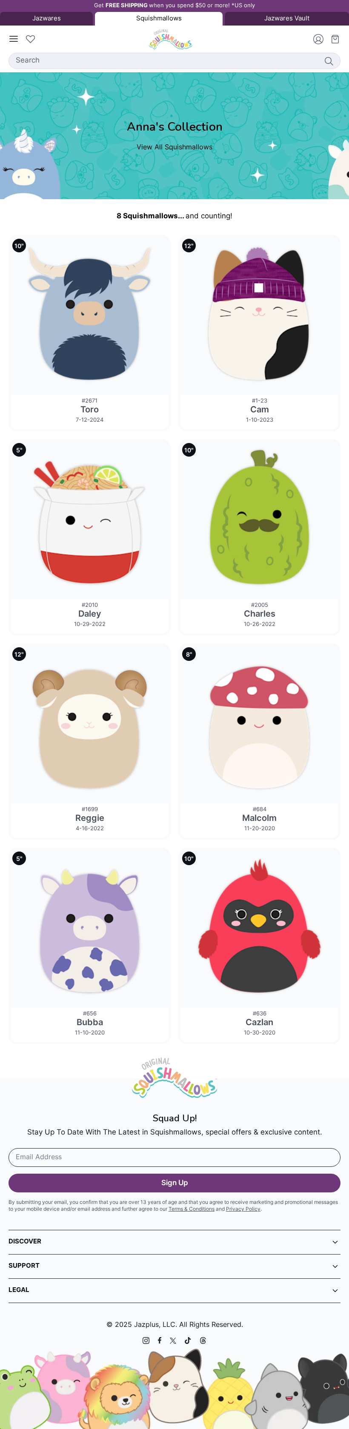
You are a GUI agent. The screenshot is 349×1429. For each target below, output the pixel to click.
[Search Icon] (328, 61)
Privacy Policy (243, 1209)
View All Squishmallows (174, 147)
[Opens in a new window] (146, 1340)
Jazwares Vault (286, 19)
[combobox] (174, 61)
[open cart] (331, 39)
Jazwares (46, 19)
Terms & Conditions (192, 1209)
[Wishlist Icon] (30, 39)
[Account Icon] (314, 39)
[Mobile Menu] (14, 39)
